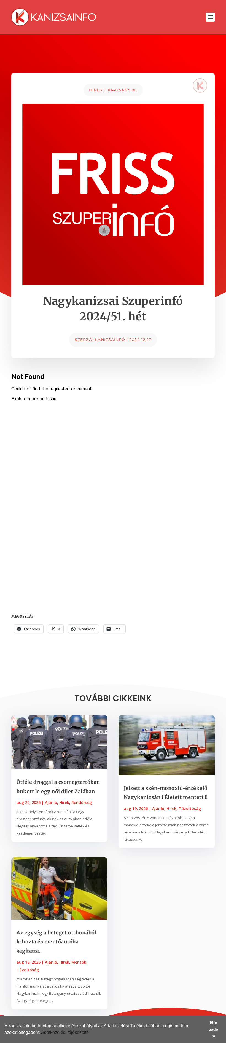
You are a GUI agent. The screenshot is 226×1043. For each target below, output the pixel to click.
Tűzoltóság (28, 969)
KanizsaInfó (110, 339)
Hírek (96, 89)
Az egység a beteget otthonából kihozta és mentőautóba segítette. (56, 941)
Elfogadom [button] (213, 1029)
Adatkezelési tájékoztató (65, 1032)
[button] (91, 1033)
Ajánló (51, 802)
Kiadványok (122, 89)
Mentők (78, 962)
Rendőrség (81, 802)
